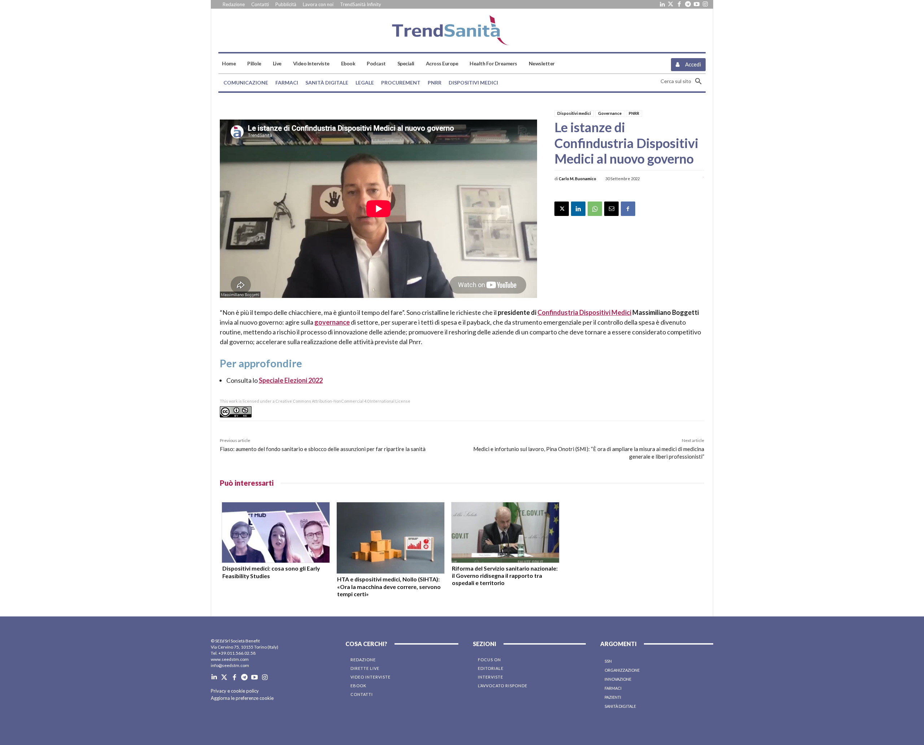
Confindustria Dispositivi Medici (584, 312)
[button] (683, 81)
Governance (610, 113)
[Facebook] (679, 4)
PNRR (634, 113)
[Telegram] (688, 4)
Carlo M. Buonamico (577, 178)
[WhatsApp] (595, 209)
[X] (561, 209)
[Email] (611, 209)
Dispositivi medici (574, 113)
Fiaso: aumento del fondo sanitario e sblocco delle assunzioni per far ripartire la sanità (323, 449)
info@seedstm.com (230, 665)
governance (332, 322)
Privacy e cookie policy (235, 691)
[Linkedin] (662, 4)
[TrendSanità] (462, 30)
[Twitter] (670, 4)
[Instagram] (705, 4)
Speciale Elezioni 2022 (291, 380)
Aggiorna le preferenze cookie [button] (242, 698)
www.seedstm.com (230, 659)
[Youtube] (696, 4)
